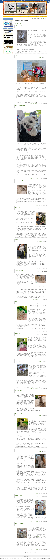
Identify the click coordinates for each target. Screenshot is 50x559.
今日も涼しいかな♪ (19, 360)
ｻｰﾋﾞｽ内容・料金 (21, 16)
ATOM (45, 18)
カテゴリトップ (17, 23)
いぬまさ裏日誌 (43, 16)
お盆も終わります (18, 25)
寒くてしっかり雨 (18, 333)
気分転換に (17, 239)
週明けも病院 (17, 207)
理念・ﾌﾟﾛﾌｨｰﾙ (14, 16)
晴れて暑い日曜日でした (20, 523)
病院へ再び (17, 301)
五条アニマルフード (40, 536)
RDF (43, 18)
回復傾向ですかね (18, 495)
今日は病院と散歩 (18, 390)
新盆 (16, 55)
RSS (41, 18)
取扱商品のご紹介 (28, 16)
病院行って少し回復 (19, 270)
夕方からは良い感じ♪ (19, 413)
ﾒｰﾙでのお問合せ (36, 16)
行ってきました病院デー (20, 449)
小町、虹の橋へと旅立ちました (21, 105)
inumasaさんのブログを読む (34, 103)
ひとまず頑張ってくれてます (21, 180)
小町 (20, 23)
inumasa (40, 27)
